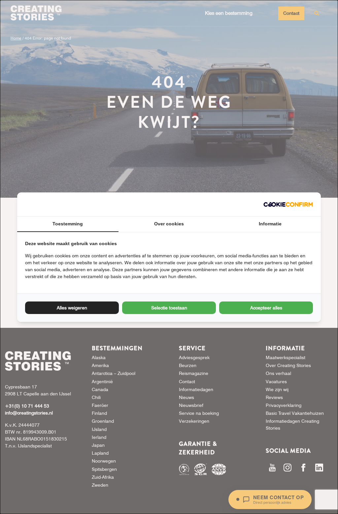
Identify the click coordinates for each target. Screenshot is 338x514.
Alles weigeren (72, 307)
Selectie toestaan (169, 307)
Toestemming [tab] (67, 223)
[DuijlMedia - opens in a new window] (288, 204)
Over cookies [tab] (169, 223)
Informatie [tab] (270, 223)
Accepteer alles (266, 307)
